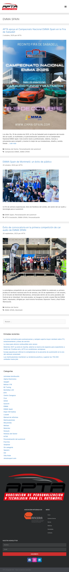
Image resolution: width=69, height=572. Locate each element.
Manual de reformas (11, 417)
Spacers (6, 450)
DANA (6, 401)
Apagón (6, 382)
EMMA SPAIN (25, 152)
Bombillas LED (9, 390)
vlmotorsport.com (10, 458)
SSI (5, 453)
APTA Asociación (11, 217)
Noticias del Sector (11, 149)
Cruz (5, 398)
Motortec (7, 428)
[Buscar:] (34, 322)
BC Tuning (7, 387)
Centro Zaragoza (10, 395)
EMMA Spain (9, 215)
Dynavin (6, 404)
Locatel (6, 414)
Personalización (34, 217)
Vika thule (7, 455)
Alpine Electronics (10, 379)
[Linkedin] (39, 560)
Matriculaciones (9, 420)
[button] (65, 6)
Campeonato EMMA (12, 152)
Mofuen (6, 425)
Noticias (50, 525)
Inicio (49, 515)
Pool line (7, 442)
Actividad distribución (11, 376)
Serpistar (7, 445)
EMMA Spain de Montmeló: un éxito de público (27, 161)
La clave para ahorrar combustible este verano (20, 344)
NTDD (6, 436)
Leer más (13, 143)
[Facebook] (29, 560)
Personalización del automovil (30, 149)
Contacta (50, 532)
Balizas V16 (8, 384)
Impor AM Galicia (10, 412)
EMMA (6, 406)
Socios (49, 522)
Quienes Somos (52, 518)
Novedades (50, 529)
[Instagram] (34, 560)
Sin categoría (8, 447)
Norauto (6, 431)
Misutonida (8, 423)
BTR (5, 393)
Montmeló (18, 310)
